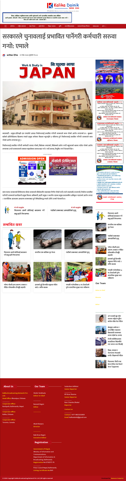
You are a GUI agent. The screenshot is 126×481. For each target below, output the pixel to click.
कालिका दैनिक (12, 55)
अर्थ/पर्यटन (42, 26)
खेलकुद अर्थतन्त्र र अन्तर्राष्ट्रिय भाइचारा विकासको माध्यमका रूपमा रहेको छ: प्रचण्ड (115, 331)
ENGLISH (96, 26)
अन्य (103, 26)
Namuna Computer (117, 478)
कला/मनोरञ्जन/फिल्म (83, 26)
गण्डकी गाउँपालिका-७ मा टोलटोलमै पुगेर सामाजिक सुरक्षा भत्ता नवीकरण (77, 286)
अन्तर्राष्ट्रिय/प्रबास (69, 26)
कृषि (60, 26)
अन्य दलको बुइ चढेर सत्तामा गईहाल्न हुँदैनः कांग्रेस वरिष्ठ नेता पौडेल (115, 319)
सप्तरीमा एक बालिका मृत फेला (45, 252)
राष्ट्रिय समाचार (22, 26)
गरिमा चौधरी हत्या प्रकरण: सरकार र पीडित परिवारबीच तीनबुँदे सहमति (15, 286)
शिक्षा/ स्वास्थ (51, 26)
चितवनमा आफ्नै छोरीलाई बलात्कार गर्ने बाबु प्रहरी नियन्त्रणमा (15, 254)
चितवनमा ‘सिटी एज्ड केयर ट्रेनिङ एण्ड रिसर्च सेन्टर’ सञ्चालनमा (115, 364)
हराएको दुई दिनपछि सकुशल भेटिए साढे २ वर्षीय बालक (46, 286)
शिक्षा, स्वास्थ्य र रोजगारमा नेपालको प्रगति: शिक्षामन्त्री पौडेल (115, 353)
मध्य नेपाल (32, 26)
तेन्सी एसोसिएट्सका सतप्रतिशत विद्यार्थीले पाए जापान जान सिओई (115, 342)
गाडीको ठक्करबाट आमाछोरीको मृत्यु (77, 252)
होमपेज (12, 26)
